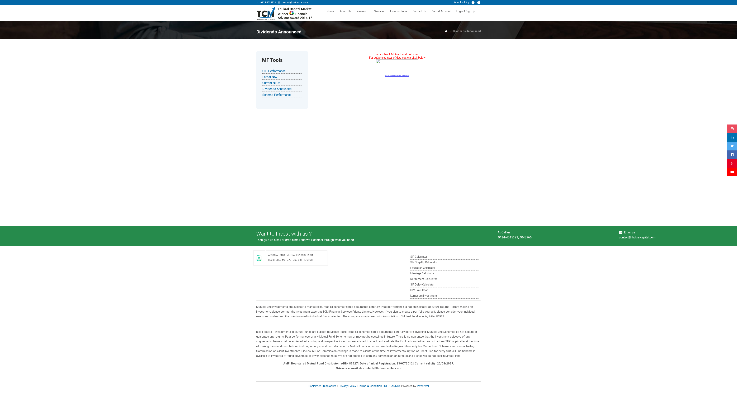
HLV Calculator (419, 290)
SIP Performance (274, 71)
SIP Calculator (418, 256)
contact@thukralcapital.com (637, 237)
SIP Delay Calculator (422, 284)
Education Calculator (422, 267)
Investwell (423, 386)
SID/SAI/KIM (392, 386)
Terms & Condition (370, 386)
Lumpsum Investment (423, 295)
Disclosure (329, 386)
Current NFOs (271, 83)
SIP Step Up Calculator (423, 262)
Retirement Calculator (423, 279)
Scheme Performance (277, 95)
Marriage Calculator (422, 273)
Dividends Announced (277, 89)
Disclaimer (314, 386)
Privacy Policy (347, 386)
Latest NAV (270, 77)
